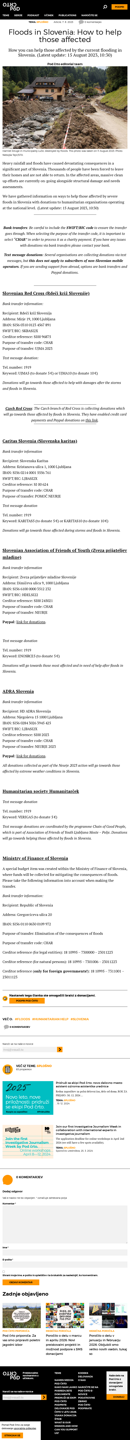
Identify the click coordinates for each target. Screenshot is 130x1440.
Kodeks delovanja (85, 1375)
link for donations (30, 621)
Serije (18, 15)
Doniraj (118, 1396)
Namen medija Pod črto (64, 1382)
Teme (6, 15)
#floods (22, 1019)
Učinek (48, 15)
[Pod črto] (11, 7)
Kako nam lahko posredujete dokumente (66, 1391)
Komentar (9, 1203)
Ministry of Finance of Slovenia (35, 858)
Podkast (33, 15)
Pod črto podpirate (85, 1406)
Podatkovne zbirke (86, 1399)
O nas (82, 1380)
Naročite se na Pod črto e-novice (88, 1391)
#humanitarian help (50, 1019)
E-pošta (8, 1259)
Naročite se (89, 15)
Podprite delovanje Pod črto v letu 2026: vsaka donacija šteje (66, 1411)
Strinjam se (12, 1435)
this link (91, 420)
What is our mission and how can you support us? (66, 1428)
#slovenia (80, 1019)
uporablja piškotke (25, 1428)
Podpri (119, 6)
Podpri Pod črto (27, 1000)
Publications (67, 15)
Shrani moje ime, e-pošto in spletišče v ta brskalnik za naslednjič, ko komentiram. (50, 1275)
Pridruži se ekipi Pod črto (65, 1399)
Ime (5, 1247)
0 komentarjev (93, 22)
